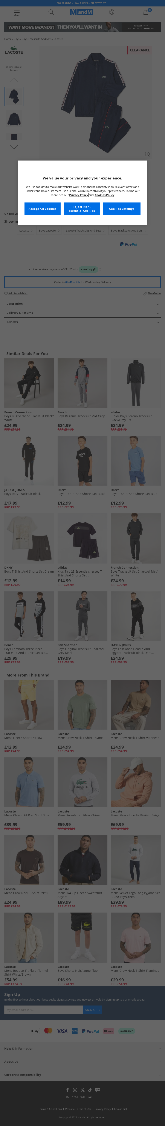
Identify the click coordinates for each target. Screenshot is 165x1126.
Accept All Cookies (42, 209)
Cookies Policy (104, 195)
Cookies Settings (121, 209)
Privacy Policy (78, 195)
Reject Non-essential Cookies (82, 209)
